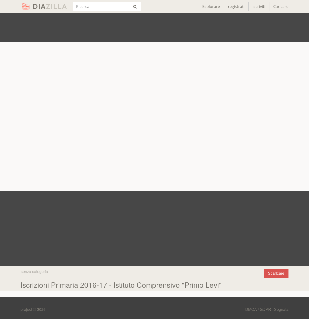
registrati (236, 6)
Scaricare (276, 273)
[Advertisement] (154, 28)
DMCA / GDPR (258, 309)
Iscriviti (259, 6)
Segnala (281, 309)
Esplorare (211, 6)
